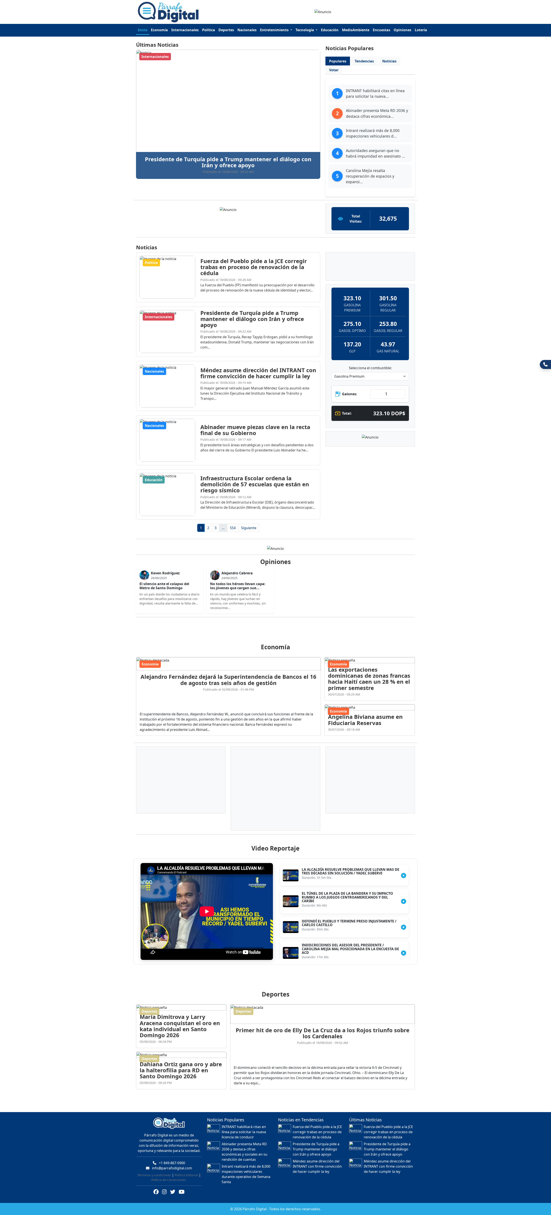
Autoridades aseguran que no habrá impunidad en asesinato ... (375, 153)
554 (233, 527)
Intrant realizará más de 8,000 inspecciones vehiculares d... (372, 133)
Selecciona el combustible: (370, 368)
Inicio (142, 30)
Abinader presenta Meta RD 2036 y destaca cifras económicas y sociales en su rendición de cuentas (244, 1152)
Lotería (421, 30)
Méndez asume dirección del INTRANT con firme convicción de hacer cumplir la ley (317, 1166)
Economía (159, 30)
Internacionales (185, 30)
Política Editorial (186, 1175)
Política (208, 30)
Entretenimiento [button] (274, 30)
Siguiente (248, 527)
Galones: (349, 394)
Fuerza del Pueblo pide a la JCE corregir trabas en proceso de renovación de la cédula (317, 1131)
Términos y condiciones (154, 1175)
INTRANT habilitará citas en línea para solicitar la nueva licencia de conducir (244, 1131)
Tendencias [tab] (364, 61)
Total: (347, 413)
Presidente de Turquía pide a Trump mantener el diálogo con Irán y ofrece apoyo (316, 1149)
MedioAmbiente (355, 30)
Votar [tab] (334, 70)
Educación (330, 30)
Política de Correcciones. (169, 1180)
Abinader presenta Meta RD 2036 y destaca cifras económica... (377, 113)
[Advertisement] (278, 630)
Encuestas (381, 30)
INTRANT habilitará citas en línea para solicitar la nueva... (375, 93)
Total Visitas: (356, 219)
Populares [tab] (337, 61)
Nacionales (247, 30)
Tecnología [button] (305, 30)
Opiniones (402, 30)
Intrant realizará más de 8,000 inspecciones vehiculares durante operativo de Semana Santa (246, 1174)
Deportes (226, 30)
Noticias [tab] (389, 61)
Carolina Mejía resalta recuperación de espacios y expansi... (370, 176)
